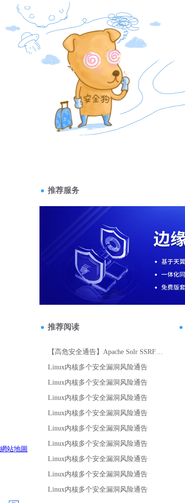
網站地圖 (14, 449)
